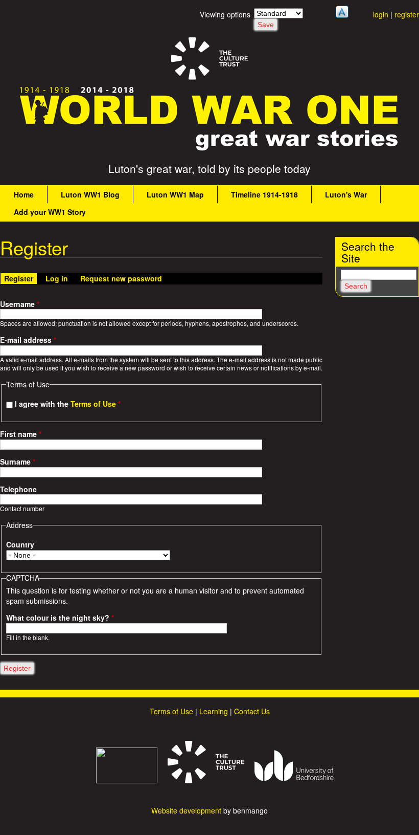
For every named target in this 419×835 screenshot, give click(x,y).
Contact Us (252, 711)
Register (20, 278)
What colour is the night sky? (60, 618)
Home (24, 194)
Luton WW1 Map (175, 194)
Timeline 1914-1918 (264, 194)
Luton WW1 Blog (90, 194)
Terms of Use (93, 404)
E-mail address (28, 340)
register (406, 14)
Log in (56, 278)
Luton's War (346, 194)
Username (19, 304)
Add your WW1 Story (50, 212)
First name (20, 434)
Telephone (18, 489)
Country (20, 545)
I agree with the (68, 404)
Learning (213, 711)
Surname (17, 462)
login (380, 14)
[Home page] (209, 150)
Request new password (121, 278)
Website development (186, 810)
